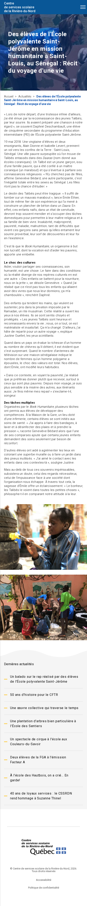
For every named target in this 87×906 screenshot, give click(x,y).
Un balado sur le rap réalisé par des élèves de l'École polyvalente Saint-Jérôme (44, 679)
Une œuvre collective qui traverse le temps (44, 708)
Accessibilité (43, 880)
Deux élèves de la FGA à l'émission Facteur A (38, 759)
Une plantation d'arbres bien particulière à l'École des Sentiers (43, 723)
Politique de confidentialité (43, 887)
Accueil (9, 96)
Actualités (25, 96)
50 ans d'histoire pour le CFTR (34, 695)
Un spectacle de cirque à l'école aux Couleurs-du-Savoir (38, 741)
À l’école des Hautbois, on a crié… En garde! (39, 777)
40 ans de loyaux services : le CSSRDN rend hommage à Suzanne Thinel (41, 795)
